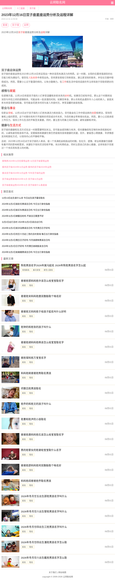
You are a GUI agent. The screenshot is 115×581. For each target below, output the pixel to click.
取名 (31, 285)
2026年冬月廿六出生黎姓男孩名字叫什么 (44, 511)
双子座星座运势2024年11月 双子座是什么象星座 (24, 185)
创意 (94, 113)
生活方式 (15, 125)
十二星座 (21, 8)
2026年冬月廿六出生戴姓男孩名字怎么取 (44, 557)
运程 (43, 32)
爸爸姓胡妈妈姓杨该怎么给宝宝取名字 (42, 342)
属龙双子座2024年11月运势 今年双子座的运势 (23, 173)
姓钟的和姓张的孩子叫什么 (36, 327)
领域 (10, 113)
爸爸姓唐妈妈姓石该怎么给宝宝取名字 (42, 434)
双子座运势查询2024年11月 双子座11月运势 (22, 179)
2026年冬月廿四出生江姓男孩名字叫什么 (44, 527)
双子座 (32, 8)
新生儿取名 (48, 270)
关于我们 (53, 572)
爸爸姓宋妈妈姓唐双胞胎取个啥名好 (41, 296)
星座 (5, 25)
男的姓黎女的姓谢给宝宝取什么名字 (41, 450)
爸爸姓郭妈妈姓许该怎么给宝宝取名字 (42, 280)
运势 (26, 25)
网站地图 (62, 572)
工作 (64, 82)
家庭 (12, 90)
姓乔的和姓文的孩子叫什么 (36, 404)
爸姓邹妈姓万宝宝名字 (33, 357)
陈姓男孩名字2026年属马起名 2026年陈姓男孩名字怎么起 (53, 265)
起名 (24, 285)
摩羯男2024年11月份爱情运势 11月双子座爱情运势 (25, 161)
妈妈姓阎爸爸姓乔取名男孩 (36, 481)
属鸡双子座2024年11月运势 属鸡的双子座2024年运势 (26, 167)
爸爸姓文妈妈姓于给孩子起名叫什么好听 (43, 311)
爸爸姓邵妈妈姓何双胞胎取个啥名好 (41, 465)
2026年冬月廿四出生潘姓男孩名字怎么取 (44, 542)
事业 (12, 108)
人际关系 (32, 77)
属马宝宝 (36, 270)
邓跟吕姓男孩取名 (31, 388)
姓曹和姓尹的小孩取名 (33, 419)
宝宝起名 (25, 270)
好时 (67, 96)
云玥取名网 (7, 8)
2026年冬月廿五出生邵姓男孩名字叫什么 (44, 496)
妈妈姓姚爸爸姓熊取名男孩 (36, 373)
